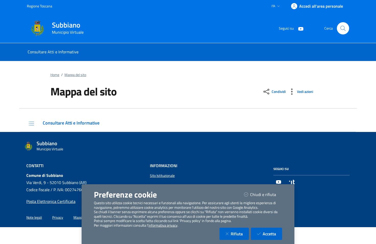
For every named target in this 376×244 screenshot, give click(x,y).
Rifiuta (240, 233)
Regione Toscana (39, 6)
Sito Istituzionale (162, 175)
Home (54, 75)
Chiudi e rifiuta (266, 194)
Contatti (34, 166)
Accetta (272, 233)
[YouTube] (299, 28)
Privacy (57, 217)
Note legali (34, 217)
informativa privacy (163, 225)
